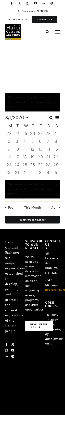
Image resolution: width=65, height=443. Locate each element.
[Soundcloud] (6, 356)
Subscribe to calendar (33, 219)
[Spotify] (13, 356)
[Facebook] (6, 344)
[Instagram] (6, 350)
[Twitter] (13, 344)
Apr (54, 207)
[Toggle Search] (47, 32)
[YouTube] (13, 350)
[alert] (32, 189)
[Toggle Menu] (57, 32)
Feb (11, 207)
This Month (32, 207)
